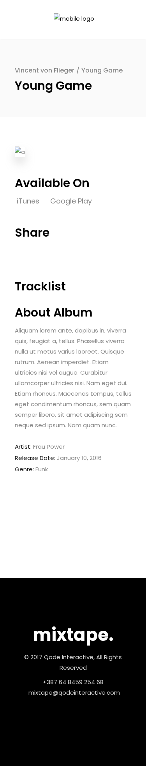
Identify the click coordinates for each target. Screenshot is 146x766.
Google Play (71, 201)
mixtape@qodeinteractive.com (74, 692)
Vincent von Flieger (44, 70)
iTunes (29, 201)
